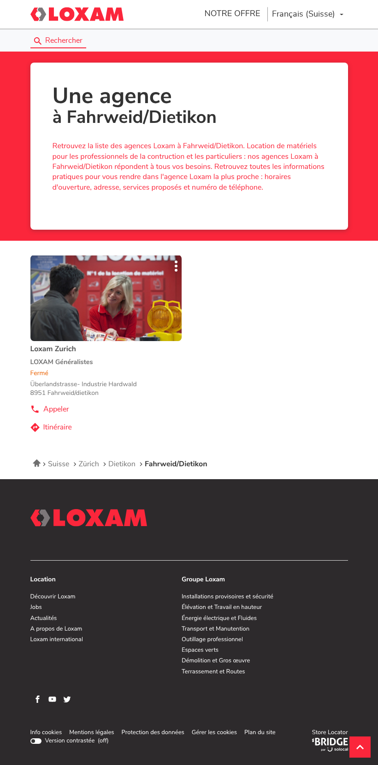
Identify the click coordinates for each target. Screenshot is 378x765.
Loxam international (56, 639)
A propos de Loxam (56, 629)
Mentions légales (91, 733)
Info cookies (46, 733)
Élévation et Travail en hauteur (222, 607)
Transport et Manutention (215, 629)
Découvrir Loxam (53, 597)
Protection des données (152, 733)
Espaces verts (200, 650)
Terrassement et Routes (213, 672)
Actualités (43, 618)
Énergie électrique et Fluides (219, 618)
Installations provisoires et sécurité (227, 597)
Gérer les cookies (214, 733)
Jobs (36, 607)
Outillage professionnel (212, 639)
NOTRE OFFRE (232, 14)
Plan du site (260, 733)
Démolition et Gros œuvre (216, 661)
